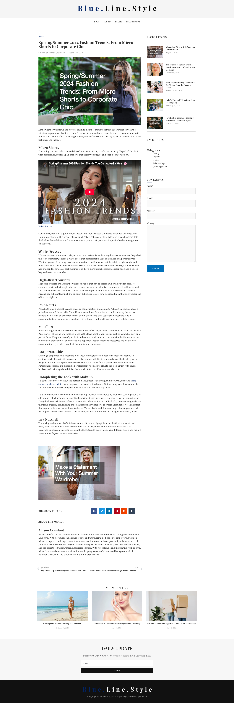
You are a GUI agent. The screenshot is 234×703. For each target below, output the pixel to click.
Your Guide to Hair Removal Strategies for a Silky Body (116, 623)
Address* (151, 210)
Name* (150, 186)
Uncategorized (160, 166)
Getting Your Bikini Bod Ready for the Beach (62, 623)
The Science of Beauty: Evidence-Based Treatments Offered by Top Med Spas (180, 67)
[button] (94, 511)
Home (97, 22)
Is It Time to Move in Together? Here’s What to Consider (171, 623)
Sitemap (143, 696)
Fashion (107, 22)
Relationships (133, 22)
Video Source (45, 226)
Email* (150, 198)
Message (151, 223)
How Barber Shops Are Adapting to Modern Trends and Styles (180, 119)
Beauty (118, 22)
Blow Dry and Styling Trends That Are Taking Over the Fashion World (180, 85)
